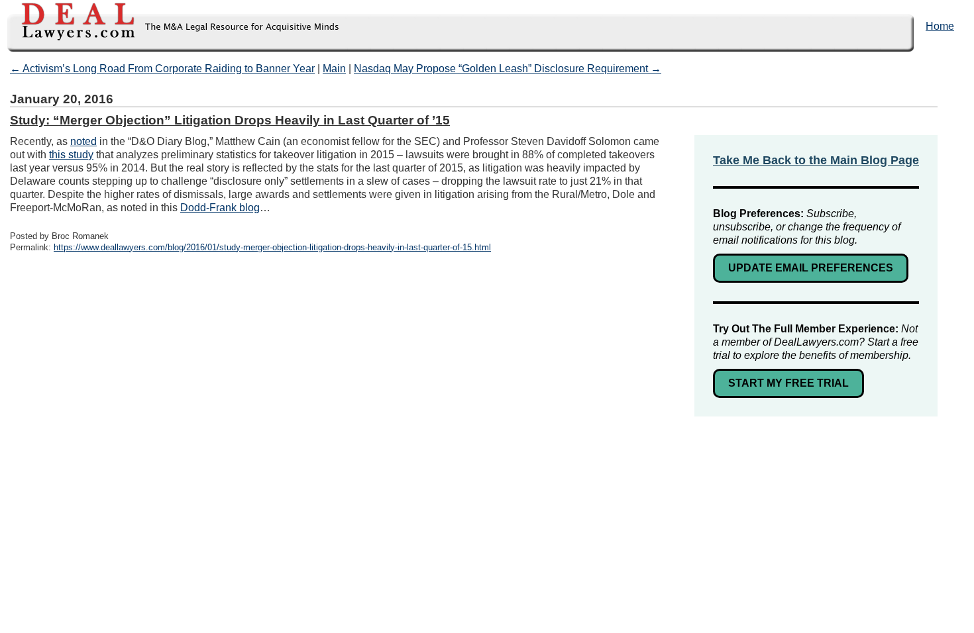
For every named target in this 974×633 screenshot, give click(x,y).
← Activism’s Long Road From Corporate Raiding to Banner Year (162, 68)
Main (334, 68)
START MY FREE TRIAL (788, 383)
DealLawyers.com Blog (170, 26)
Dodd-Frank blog (220, 207)
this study (71, 154)
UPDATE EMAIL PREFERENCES (810, 267)
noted (83, 141)
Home (940, 26)
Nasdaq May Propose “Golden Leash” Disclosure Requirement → (507, 68)
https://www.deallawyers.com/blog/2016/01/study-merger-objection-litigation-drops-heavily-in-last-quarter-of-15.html (272, 247)
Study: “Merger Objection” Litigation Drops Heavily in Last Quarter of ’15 (230, 120)
